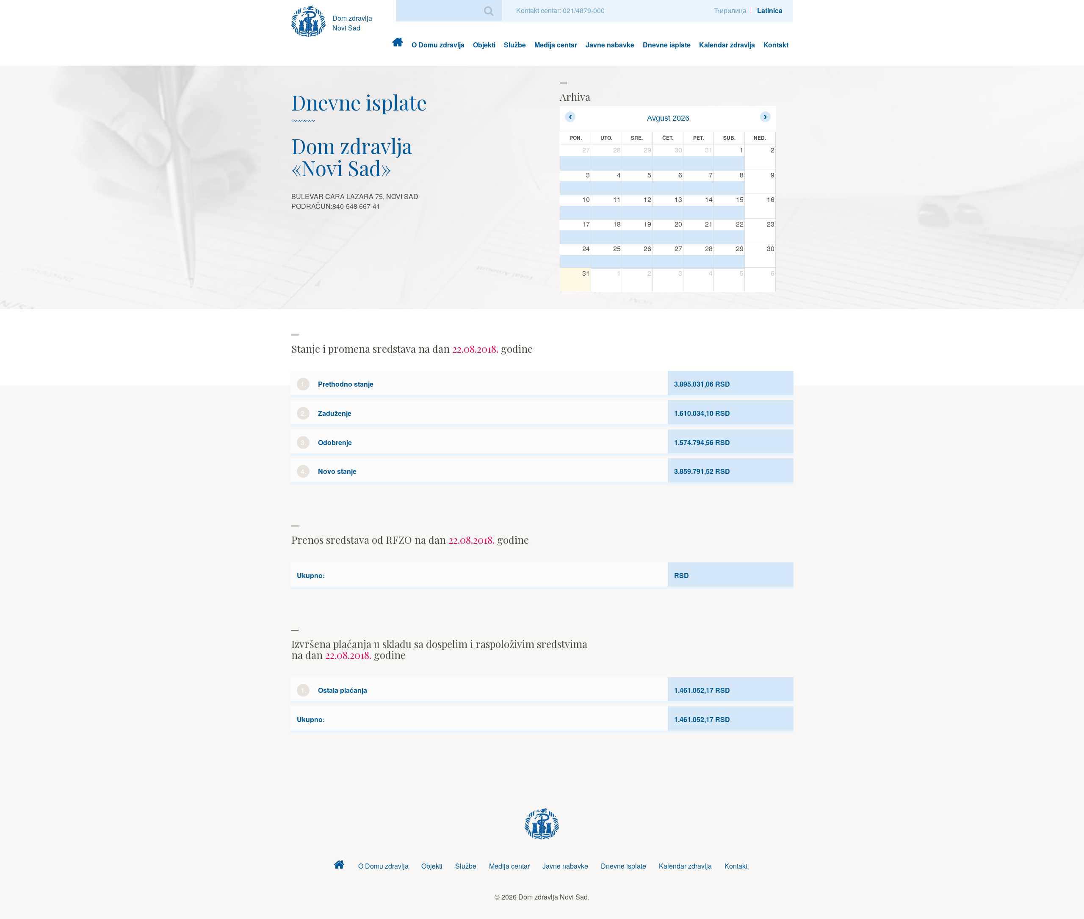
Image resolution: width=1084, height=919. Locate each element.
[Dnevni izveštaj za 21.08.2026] (698, 237)
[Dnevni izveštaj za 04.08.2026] (606, 188)
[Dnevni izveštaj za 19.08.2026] (637, 237)
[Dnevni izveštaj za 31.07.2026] (698, 163)
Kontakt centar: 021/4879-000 (560, 10)
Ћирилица (730, 10)
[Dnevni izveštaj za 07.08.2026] (698, 188)
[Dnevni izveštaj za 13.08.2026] (668, 212)
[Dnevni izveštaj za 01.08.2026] (729, 163)
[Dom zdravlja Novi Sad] (311, 20)
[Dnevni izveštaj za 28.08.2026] (698, 262)
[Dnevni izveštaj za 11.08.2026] (606, 212)
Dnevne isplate (667, 45)
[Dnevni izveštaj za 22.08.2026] (729, 237)
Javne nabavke (610, 45)
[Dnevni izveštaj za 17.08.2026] (575, 237)
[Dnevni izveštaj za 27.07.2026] (575, 163)
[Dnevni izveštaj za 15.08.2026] (729, 212)
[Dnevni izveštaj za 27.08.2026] (668, 262)
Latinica (770, 10)
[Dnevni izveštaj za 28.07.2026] (606, 163)
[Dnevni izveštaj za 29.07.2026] (637, 163)
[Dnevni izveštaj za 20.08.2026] (668, 237)
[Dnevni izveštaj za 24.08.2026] (575, 262)
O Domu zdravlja (438, 45)
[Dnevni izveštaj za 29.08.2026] (729, 262)
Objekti (484, 45)
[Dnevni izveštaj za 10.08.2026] (575, 212)
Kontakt (775, 45)
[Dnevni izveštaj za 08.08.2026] (729, 188)
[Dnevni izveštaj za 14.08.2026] (698, 212)
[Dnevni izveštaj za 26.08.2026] (637, 262)
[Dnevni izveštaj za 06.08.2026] (668, 188)
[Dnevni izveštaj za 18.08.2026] (606, 237)
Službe (515, 45)
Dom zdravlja (397, 45)
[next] (765, 116)
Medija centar (555, 45)
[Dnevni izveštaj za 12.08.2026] (637, 212)
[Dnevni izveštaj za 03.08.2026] (575, 188)
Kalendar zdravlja (727, 45)
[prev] (570, 116)
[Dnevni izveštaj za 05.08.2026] (637, 188)
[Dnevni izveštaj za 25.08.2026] (606, 262)
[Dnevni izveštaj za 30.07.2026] (668, 163)
